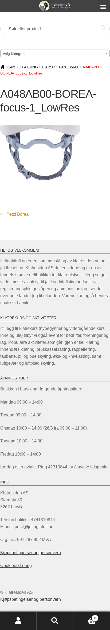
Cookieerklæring (16, 565)
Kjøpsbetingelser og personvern (30, 552)
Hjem (11, 67)
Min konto (18, 621)
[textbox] (55, 53)
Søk (55, 621)
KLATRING (28, 67)
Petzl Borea (68, 67)
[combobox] (55, 53)
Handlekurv (84, 616)
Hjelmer (48, 67)
